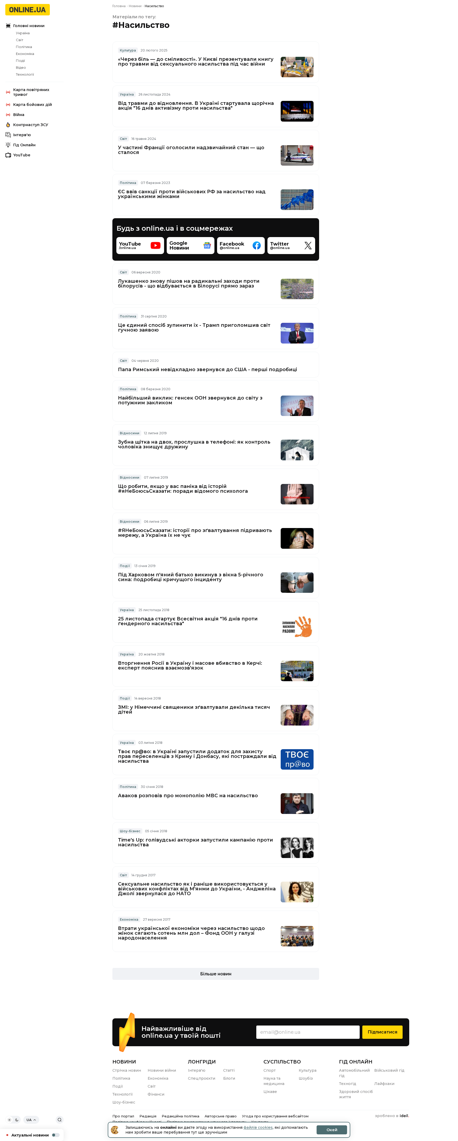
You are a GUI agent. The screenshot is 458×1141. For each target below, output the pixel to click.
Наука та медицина (273, 1081)
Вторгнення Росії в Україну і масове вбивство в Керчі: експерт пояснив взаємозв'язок (190, 665)
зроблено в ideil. (392, 1116)
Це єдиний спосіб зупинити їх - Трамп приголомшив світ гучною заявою (194, 327)
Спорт (269, 1070)
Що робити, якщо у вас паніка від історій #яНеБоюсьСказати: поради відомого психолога (183, 488)
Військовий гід (389, 1070)
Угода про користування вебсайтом (275, 1116)
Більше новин (215, 973)
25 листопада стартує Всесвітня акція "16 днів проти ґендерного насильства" (188, 621)
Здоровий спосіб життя (356, 1094)
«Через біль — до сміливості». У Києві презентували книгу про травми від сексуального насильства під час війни (196, 61)
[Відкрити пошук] (60, 1120)
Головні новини (29, 25)
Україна (23, 33)
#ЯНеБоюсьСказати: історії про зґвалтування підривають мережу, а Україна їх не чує (195, 532)
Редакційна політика (180, 1116)
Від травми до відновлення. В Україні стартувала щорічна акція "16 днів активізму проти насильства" (196, 105)
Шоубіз (306, 1078)
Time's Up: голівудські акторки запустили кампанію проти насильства (195, 842)
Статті (229, 1070)
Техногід (347, 1083)
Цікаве (270, 1091)
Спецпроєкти (201, 1078)
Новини (124, 1062)
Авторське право (221, 1116)
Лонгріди (202, 1062)
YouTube (21, 155)
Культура (128, 50)
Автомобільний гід (354, 1073)
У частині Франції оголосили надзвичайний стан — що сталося (191, 150)
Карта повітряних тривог (31, 92)
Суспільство (282, 1062)
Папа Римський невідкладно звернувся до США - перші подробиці (207, 369)
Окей (332, 1129)
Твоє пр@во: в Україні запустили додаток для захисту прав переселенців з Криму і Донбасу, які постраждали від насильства (197, 756)
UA (29, 1120)
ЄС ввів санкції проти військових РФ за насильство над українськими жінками (192, 194)
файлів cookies (258, 1127)
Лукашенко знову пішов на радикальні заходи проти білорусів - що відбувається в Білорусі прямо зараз (188, 283)
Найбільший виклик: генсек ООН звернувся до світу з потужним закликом (190, 400)
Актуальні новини (30, 1135)
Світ (19, 40)
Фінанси (156, 1094)
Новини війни (162, 1070)
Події (20, 60)
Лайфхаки (384, 1083)
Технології (25, 74)
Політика (24, 47)
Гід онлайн (355, 1062)
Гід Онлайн (24, 145)
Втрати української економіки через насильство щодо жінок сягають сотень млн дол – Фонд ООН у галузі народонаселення (191, 933)
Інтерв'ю (22, 134)
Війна (18, 114)
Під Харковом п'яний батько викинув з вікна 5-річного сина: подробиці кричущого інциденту (190, 577)
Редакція (147, 1116)
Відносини (129, 433)
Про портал (123, 1116)
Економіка (25, 54)
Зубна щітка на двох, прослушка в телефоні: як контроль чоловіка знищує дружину (194, 444)
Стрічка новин (126, 1070)
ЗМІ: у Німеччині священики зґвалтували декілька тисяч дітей (194, 709)
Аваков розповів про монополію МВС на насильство (188, 796)
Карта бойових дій (32, 104)
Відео (21, 67)
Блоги (229, 1078)
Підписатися (382, 1032)
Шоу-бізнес (130, 831)
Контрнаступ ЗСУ (30, 124)
